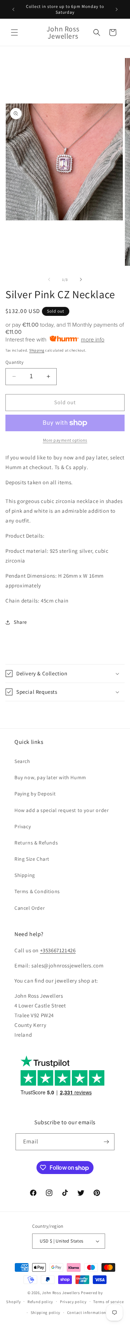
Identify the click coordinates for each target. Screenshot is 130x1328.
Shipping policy (46, 1312)
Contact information (86, 1312)
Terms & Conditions (37, 891)
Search (22, 761)
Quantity (14, 362)
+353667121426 (58, 950)
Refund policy (40, 1301)
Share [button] (20, 622)
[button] (14, 32)
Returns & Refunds (36, 842)
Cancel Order (29, 908)
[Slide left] (49, 279)
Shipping (36, 350)
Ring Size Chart (31, 859)
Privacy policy (73, 1301)
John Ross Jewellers (61, 1292)
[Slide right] (81, 279)
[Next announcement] (117, 9)
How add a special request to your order (61, 810)
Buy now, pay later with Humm (50, 777)
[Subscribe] (106, 1141)
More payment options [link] (65, 440)
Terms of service (108, 1301)
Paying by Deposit (35, 793)
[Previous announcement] (13, 9)
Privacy (22, 826)
